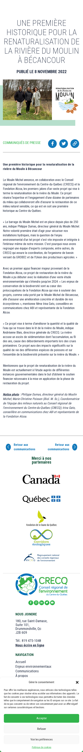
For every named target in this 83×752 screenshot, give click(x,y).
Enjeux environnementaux (33, 666)
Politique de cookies (41, 747)
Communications (27, 671)
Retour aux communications (24, 447)
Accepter (41, 718)
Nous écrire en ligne (29, 645)
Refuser (41, 729)
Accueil (20, 662)
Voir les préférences (41, 739)
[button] (77, 682)
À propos (21, 676)
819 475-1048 (31, 641)
